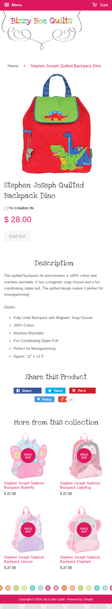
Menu (16, 5)
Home (13, 66)
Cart (103, 5)
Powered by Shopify (80, 599)
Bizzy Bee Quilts (54, 599)
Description (54, 263)
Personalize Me (21, 208)
